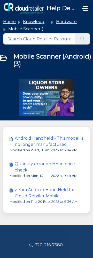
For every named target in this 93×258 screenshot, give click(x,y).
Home (9, 21)
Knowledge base (40, 21)
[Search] (82, 39)
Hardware (66, 21)
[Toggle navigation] (85, 8)
